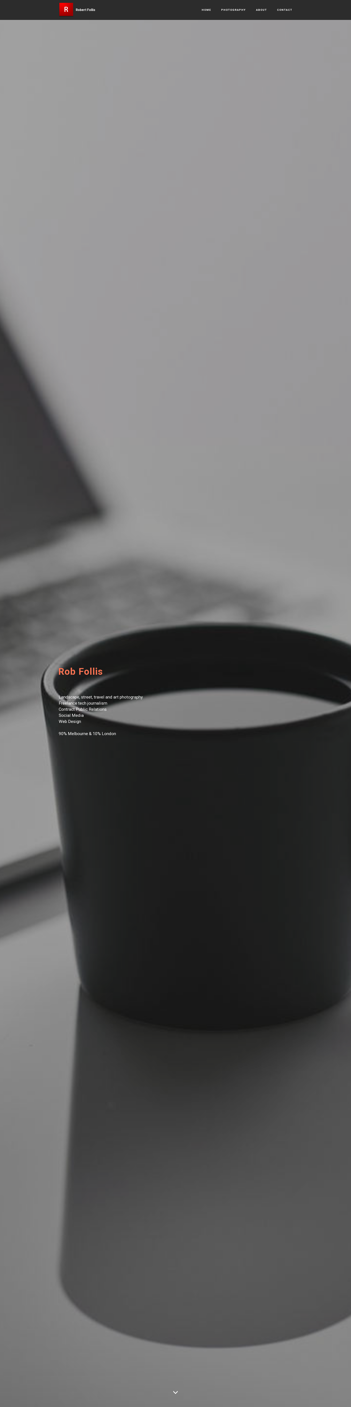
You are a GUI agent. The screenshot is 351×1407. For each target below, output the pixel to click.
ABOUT (261, 9)
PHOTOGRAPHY (233, 9)
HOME (206, 9)
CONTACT (284, 9)
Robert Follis (85, 10)
